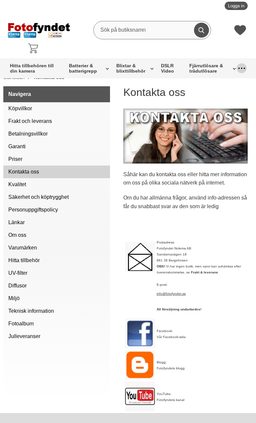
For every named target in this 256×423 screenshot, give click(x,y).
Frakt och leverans (30, 121)
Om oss (17, 235)
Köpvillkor (20, 108)
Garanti (17, 146)
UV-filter (17, 273)
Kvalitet (17, 184)
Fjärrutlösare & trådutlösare (206, 68)
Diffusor (17, 285)
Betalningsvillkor (28, 134)
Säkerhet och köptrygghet (38, 197)
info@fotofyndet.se (171, 293)
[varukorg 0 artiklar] (34, 48)
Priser (15, 159)
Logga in (236, 5)
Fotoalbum (21, 323)
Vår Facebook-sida (171, 337)
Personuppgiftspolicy (33, 209)
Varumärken (22, 247)
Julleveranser (24, 336)
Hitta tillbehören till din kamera (32, 68)
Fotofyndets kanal (170, 400)
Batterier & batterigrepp (83, 68)
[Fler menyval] (242, 68)
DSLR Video (167, 68)
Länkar (16, 222)
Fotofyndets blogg (171, 368)
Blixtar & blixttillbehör (130, 68)
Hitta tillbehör (24, 260)
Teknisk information (31, 311)
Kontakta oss (23, 172)
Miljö (14, 298)
